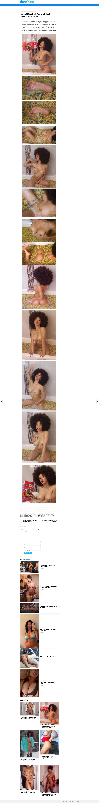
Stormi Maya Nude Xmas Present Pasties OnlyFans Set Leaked (29, 791)
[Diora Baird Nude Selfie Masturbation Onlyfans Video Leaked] (29, 683)
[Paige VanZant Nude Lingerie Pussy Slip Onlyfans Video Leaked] (29, 608)
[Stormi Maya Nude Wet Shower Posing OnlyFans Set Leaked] (29, 709)
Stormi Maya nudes (48, 512)
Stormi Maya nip (23, 511)
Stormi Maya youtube (34, 516)
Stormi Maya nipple (32, 511)
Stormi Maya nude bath (50, 511)
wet (43, 516)
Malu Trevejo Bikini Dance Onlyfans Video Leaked (48, 630)
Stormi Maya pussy (24, 515)
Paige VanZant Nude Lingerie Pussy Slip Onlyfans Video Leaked (48, 607)
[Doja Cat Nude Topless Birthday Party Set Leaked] (29, 567)
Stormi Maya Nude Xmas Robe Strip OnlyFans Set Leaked (49, 795)
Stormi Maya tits (50, 515)
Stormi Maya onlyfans (36, 513)
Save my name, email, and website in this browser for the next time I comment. (36, 550)
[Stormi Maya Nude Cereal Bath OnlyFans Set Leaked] (49, 713)
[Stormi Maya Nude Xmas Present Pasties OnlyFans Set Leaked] (29, 777)
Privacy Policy (74, 801)
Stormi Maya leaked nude (42, 509)
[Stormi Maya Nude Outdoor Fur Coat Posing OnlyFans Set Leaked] (29, 744)
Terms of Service (68, 801)
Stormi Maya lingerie (49, 510)
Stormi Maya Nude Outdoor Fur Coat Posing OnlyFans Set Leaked (28, 761)
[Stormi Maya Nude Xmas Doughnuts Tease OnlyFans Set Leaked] (49, 742)
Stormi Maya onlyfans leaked (48, 513)
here (39, 32)
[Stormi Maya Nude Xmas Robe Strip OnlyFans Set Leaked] (49, 779)
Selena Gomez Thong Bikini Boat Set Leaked (48, 657)
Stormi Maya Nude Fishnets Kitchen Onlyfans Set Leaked (48, 587)
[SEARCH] (78, 5)
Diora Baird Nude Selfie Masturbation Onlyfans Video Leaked (47, 682)
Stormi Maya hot (23, 509)
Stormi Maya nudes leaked (25, 513)
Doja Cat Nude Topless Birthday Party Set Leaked (47, 566)
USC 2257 (63, 801)
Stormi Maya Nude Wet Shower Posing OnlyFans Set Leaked (28, 718)
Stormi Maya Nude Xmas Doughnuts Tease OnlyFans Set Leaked (49, 758)
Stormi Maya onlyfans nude (26, 514)
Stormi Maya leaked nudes (25, 510)
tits (41, 516)
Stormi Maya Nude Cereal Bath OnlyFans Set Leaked (49, 727)
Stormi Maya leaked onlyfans (38, 510)
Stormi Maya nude (40, 511)
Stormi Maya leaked (32, 509)
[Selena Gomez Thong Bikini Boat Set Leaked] (29, 658)
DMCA (78, 801)
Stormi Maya (32, 715)
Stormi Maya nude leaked (25, 512)
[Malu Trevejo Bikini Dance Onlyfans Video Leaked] (29, 631)
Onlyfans (27, 715)
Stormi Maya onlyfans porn (38, 514)
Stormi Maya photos (49, 514)
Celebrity (28, 559)
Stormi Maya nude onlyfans (37, 512)
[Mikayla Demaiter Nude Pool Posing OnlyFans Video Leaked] (1, 401)
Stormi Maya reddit (33, 515)
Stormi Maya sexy (42, 515)
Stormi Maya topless (24, 516)
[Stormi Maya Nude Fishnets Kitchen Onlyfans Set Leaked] (29, 588)
